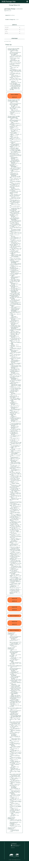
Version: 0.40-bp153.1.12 (14, 600)
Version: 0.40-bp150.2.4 (14, 630)
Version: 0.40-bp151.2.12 (14, 623)
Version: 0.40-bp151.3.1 (14, 615)
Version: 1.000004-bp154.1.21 (14, 96)
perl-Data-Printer (9, 9)
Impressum (13, 847)
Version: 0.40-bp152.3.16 (14, 608)
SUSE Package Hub (9, 1)
